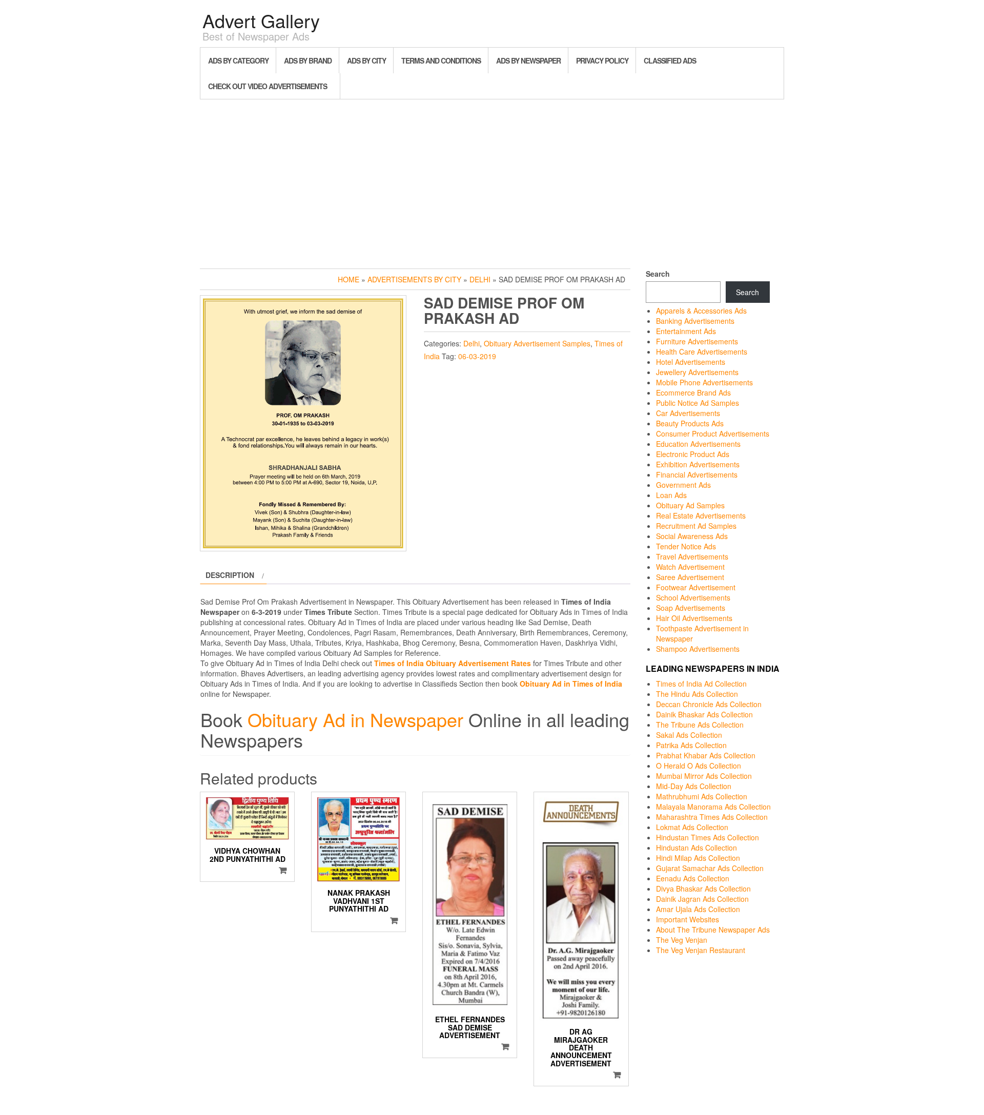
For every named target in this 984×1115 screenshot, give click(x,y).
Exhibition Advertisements (698, 464)
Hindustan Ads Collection (696, 847)
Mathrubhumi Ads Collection (701, 796)
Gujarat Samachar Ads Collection (710, 868)
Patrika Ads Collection (691, 745)
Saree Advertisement (690, 577)
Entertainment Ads (686, 331)
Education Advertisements (698, 444)
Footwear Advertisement (695, 587)
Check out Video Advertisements (267, 86)
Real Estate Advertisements (701, 515)
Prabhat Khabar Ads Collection (705, 755)
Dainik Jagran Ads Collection (702, 899)
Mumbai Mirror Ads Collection (704, 776)
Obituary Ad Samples (690, 505)
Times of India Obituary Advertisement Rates (452, 663)
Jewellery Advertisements (697, 372)
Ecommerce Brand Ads (693, 392)
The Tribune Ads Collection (700, 724)
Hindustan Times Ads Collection (707, 837)
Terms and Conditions (441, 60)
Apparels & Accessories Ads (701, 310)
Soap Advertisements (690, 608)
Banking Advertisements (695, 321)
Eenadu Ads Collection (692, 878)
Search (658, 274)
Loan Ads (671, 495)
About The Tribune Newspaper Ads (713, 929)
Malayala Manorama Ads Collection (713, 806)
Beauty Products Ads (690, 423)
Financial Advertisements (696, 474)
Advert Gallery (261, 20)
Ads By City (366, 60)
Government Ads (683, 485)
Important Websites (687, 919)
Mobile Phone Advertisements (704, 382)
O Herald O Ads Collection (698, 765)
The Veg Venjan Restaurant (700, 950)
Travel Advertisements (692, 556)
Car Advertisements (688, 413)
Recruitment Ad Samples (696, 526)
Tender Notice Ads (686, 546)
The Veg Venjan (681, 940)
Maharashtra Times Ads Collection (712, 817)
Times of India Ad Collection (701, 683)
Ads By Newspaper (528, 60)
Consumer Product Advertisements (712, 433)
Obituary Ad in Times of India (571, 683)
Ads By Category (238, 60)
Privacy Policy (602, 60)
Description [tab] (230, 575)
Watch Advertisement (690, 567)
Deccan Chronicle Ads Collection (709, 704)
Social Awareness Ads (692, 536)
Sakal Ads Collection (689, 735)
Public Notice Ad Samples (697, 403)
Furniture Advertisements (697, 341)
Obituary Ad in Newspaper (355, 719)
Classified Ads (670, 60)
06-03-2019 (477, 356)
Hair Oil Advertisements (694, 618)
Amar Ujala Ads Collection (698, 909)
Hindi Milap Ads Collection (698, 858)
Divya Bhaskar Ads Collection (703, 888)
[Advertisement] (492, 181)
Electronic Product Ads (692, 454)
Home (348, 279)
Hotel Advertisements (690, 362)
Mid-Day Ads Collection (693, 786)
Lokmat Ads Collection (692, 827)
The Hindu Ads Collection (697, 694)
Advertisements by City (414, 279)
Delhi (479, 279)
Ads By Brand (308, 60)
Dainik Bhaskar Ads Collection (704, 714)
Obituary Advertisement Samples (537, 343)
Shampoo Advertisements (698, 649)
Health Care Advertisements (701, 351)
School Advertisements (693, 597)
